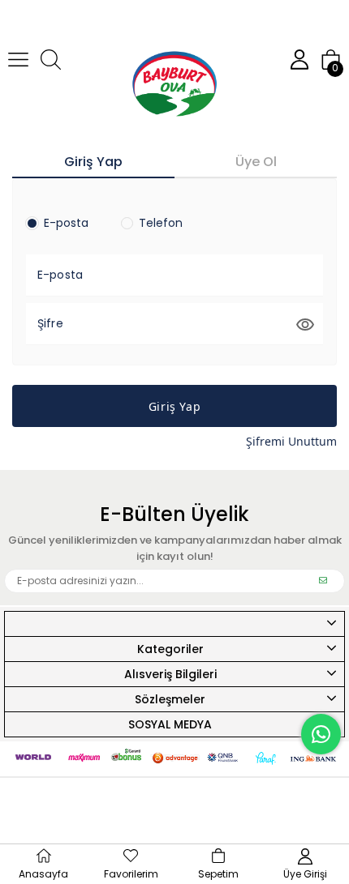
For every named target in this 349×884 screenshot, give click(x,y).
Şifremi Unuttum (291, 441)
